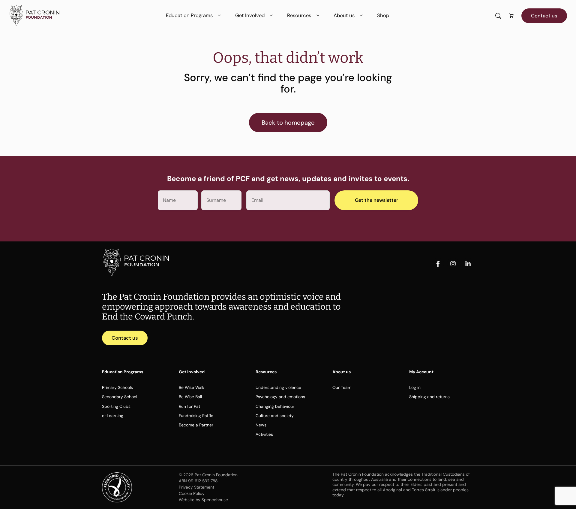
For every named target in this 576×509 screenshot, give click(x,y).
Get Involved (250, 15)
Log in (415, 387)
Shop (383, 15)
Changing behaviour (275, 406)
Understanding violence (278, 387)
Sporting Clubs (116, 406)
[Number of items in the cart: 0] (511, 16)
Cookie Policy (192, 493)
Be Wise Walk (191, 387)
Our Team (341, 387)
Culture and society (275, 415)
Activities (264, 434)
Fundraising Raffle (196, 415)
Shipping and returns (429, 396)
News (261, 425)
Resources (299, 15)
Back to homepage (288, 122)
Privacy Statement (196, 487)
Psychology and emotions (280, 396)
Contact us (544, 15)
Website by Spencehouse (203, 499)
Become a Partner (196, 425)
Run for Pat (189, 406)
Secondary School (119, 396)
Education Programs (189, 15)
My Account (421, 371)
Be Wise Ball (190, 396)
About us (344, 15)
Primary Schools (117, 387)
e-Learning (112, 415)
